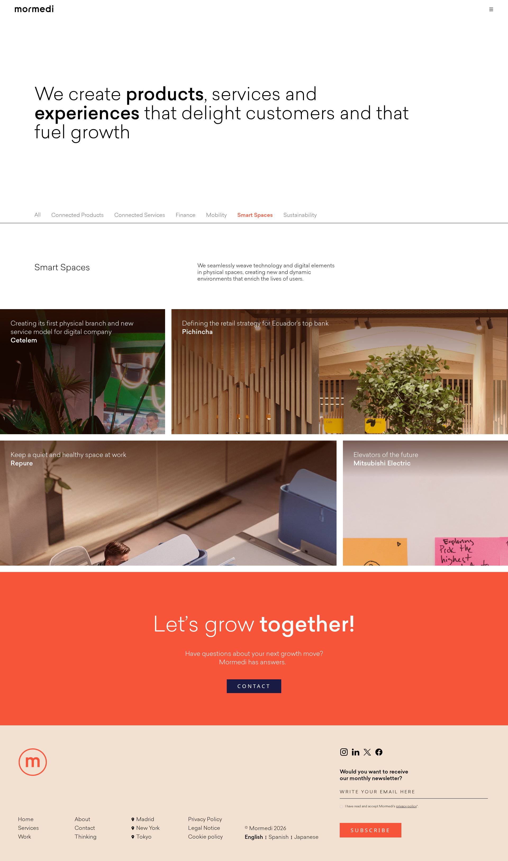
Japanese (306, 837)
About (82, 819)
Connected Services (139, 215)
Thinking (86, 837)
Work (24, 837)
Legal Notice (204, 828)
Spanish (279, 837)
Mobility (216, 215)
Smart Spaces (255, 215)
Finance (186, 215)
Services (28, 828)
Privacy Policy (205, 819)
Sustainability (300, 215)
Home (26, 819)
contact (254, 686)
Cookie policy (205, 837)
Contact (85, 828)
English (254, 837)
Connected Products (77, 215)
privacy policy (406, 806)
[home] (34, 9)
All (37, 215)
